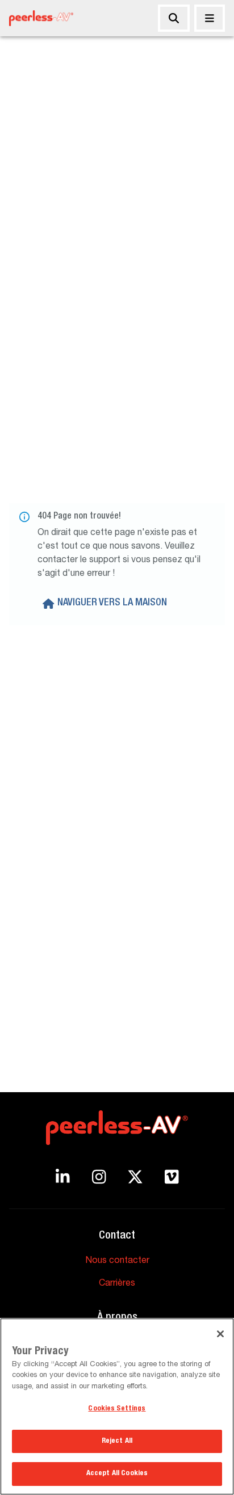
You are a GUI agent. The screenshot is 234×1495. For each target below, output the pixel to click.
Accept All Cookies (117, 1473)
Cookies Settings (116, 1409)
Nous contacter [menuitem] (117, 1261)
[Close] (220, 1333)
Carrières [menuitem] (117, 1283)
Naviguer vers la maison (112, 603)
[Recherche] (174, 18)
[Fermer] (209, 18)
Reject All (117, 1441)
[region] (117, 1406)
